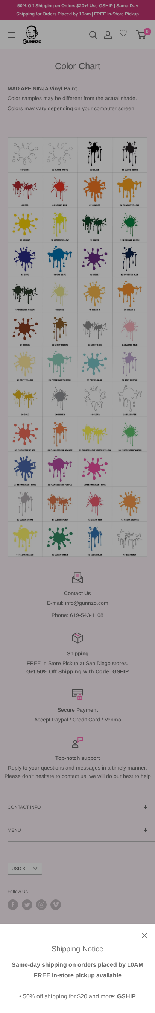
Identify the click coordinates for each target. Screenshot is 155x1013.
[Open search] (93, 35)
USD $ (18, 868)
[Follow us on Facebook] (13, 904)
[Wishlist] (123, 35)
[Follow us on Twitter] (27, 904)
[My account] (108, 35)
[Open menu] (11, 35)
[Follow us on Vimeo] (55, 904)
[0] (141, 34)
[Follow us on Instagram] (41, 904)
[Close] (144, 935)
